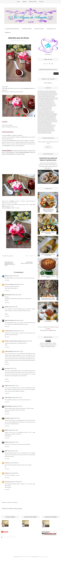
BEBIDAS (53, 91)
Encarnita (7, 418)
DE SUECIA (53, 105)
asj (5, 368)
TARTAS (52, 130)
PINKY (6, 430)
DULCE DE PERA (48, 321)
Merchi (6, 306)
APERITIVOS (45, 91)
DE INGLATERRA (46, 103)
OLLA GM (44, 118)
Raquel (6, 385)
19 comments (23, 40)
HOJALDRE (45, 114)
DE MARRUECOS (41, 105)
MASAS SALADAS (46, 116)
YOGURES (49, 132)
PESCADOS (40, 123)
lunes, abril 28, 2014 (14, 462)
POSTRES (45, 123)
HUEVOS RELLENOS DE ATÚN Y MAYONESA (48, 233)
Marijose (7, 275)
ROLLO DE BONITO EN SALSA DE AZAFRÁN (48, 255)
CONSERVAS (27, 255)
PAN (48, 118)
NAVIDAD (39, 118)
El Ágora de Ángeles (26, 556)
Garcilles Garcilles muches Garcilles (13, 341)
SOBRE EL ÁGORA (32, 1)
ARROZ (49, 91)
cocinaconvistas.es (9, 330)
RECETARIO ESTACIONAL (42, 125)
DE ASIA (39, 100)
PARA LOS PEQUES (41, 121)
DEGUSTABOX (45, 107)
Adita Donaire (8, 397)
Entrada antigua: (27, 263)
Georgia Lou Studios (42, 556)
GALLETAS (52, 112)
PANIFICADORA (52, 118)
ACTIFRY (39, 91)
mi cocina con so (9, 481)
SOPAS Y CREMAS (47, 130)
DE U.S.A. (39, 107)
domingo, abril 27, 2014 (19, 330)
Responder (7, 280)
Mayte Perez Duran (9, 320)
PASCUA (47, 121)
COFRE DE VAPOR (41, 96)
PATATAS (55, 121)
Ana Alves (7, 462)
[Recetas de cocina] (5, 532)
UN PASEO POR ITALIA (51, 28)
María (6, 450)
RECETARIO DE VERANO (27, 28)
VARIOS (39, 132)
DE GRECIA (40, 103)
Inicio (18, 1)
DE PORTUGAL (47, 105)
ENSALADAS (49, 109)
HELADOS (40, 114)
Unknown (7, 473)
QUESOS (49, 123)
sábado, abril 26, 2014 (14, 275)
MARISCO (40, 116)
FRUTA (47, 112)
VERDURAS (44, 132)
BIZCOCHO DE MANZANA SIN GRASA (48, 277)
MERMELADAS (8, 32)
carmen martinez (9, 351)
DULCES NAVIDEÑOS (41, 109)
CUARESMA (40, 98)
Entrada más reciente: (10, 264)
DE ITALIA (52, 103)
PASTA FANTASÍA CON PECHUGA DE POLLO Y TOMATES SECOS (48, 210)
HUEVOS (49, 114)
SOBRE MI (24, 1)
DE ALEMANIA (46, 98)
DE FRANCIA (51, 100)
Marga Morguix (8, 406)
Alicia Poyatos (8, 294)
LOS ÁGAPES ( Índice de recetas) (12, 28)
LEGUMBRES (54, 114)
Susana (6, 442)
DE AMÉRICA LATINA (53, 98)
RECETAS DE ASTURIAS (39, 28)
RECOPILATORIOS (51, 125)
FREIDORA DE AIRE (41, 112)
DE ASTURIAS (45, 100)
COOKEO (52, 96)
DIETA (50, 107)
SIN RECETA (40, 130)
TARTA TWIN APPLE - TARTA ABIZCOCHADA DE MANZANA (48, 299)
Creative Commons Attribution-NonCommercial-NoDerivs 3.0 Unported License (48, 345)
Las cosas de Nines (9, 284)
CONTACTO (41, 1)
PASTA (51, 121)
